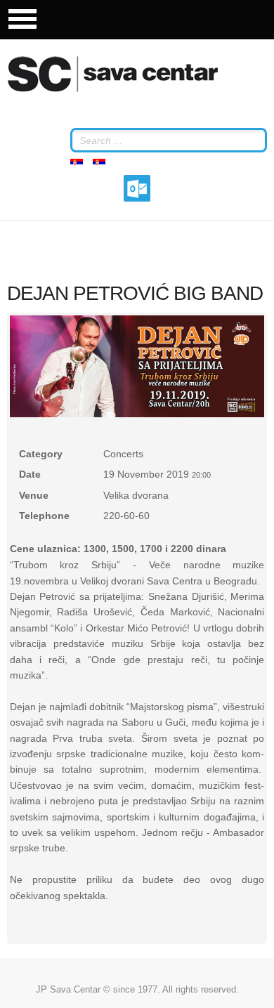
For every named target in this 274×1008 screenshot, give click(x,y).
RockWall (130, 73)
